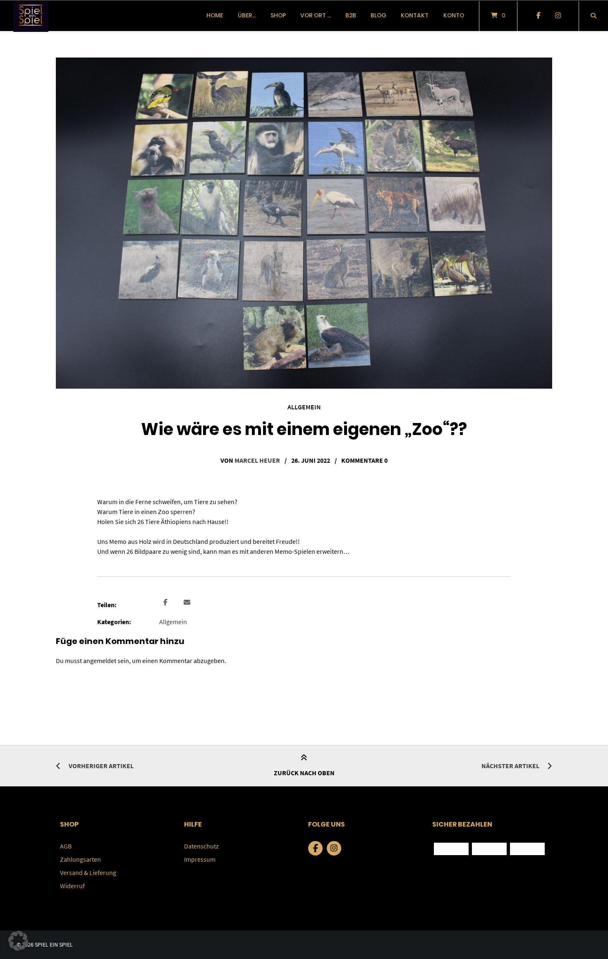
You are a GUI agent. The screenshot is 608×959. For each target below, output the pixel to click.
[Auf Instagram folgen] (557, 16)
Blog (378, 15)
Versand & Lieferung (88, 872)
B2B (350, 15)
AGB (66, 846)
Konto (453, 15)
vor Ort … (315, 15)
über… (247, 15)
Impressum (199, 859)
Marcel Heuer (257, 460)
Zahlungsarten (80, 859)
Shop (278, 15)
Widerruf (72, 886)
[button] (166, 602)
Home (214, 15)
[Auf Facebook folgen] (538, 16)
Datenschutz (201, 846)
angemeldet (99, 660)
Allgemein (304, 407)
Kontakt (414, 15)
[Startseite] (30, 15)
